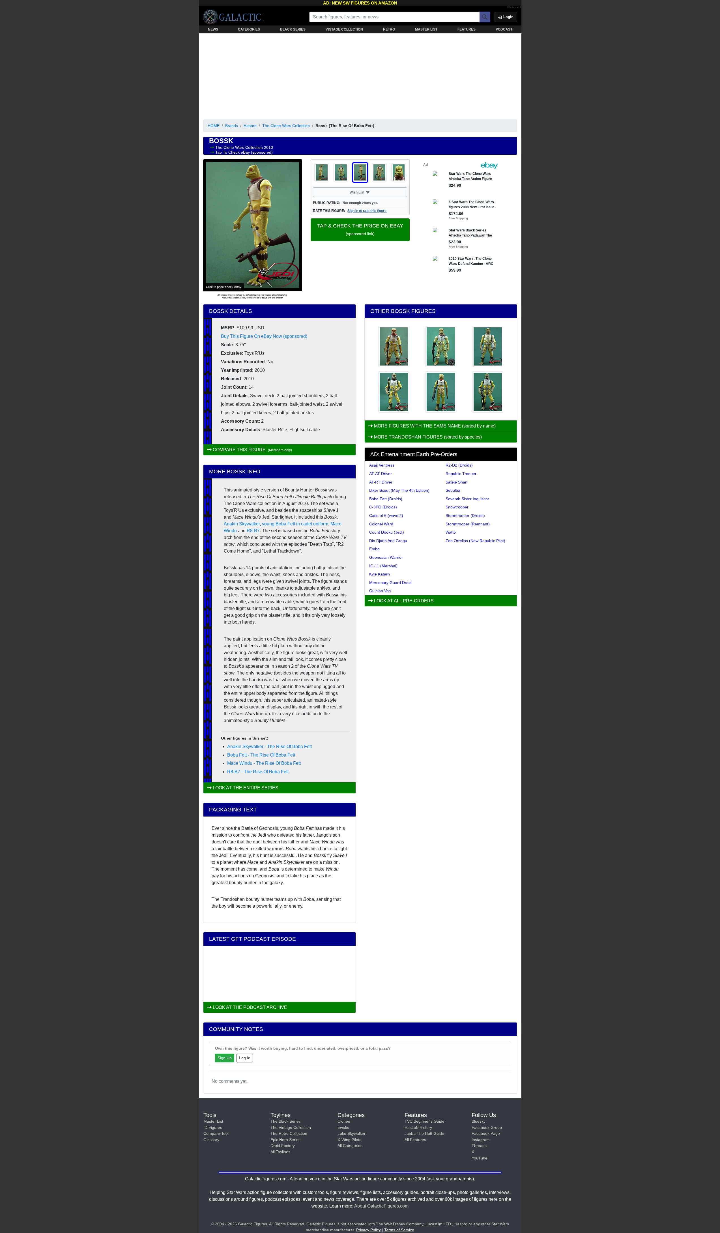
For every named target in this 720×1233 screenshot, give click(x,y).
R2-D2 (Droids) (459, 465)
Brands (231, 125)
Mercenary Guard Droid (390, 582)
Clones (344, 1121)
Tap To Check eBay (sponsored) (244, 152)
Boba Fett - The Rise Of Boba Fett (261, 755)
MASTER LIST (426, 29)
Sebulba (453, 490)
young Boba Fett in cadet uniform (295, 523)
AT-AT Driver (380, 473)
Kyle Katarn (379, 574)
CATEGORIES (249, 29)
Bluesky (478, 1121)
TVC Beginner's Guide (424, 1121)
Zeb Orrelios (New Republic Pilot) (475, 540)
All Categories (350, 1145)
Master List (213, 1121)
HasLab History (418, 1127)
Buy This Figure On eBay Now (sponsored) (264, 336)
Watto (451, 532)
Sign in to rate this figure (366, 211)
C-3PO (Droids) (383, 507)
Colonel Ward (381, 524)
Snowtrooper (457, 507)
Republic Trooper (461, 473)
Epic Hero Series (285, 1139)
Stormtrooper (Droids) (465, 515)
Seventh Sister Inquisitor (467, 499)
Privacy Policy (368, 1230)
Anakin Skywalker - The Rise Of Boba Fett (269, 746)
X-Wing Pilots (349, 1139)
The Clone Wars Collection (286, 125)
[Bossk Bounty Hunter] (441, 392)
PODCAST (504, 29)
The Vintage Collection (290, 1127)
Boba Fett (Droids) (385, 499)
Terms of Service (399, 1230)
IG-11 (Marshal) (383, 566)
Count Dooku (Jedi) (386, 532)
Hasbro (250, 125)
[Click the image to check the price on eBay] (252, 225)
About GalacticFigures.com (381, 1206)
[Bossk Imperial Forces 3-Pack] (441, 346)
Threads (479, 1145)
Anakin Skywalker (242, 523)
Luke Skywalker (352, 1133)
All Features (415, 1139)
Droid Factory (282, 1145)
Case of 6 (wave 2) (386, 515)
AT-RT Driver (380, 482)
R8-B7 (253, 530)
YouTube (479, 1158)
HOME (214, 125)
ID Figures (212, 1127)
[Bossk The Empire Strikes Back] (394, 346)
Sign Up (225, 1058)
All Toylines (280, 1152)
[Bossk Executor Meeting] (394, 392)
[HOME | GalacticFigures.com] (233, 17)
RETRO (389, 29)
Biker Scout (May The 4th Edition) (399, 490)
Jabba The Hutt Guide (424, 1133)
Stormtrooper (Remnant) (468, 524)
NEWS (213, 29)
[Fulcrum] (514, 7)
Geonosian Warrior (386, 557)
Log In (244, 1058)
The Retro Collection (288, 1133)
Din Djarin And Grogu (388, 540)
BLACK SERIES (293, 29)
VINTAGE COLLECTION (344, 29)
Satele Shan (456, 482)
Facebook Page (486, 1133)
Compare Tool (216, 1133)
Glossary (211, 1139)
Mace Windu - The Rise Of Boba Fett (264, 763)
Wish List (368, 192)
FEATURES (466, 29)
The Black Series (285, 1121)
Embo (374, 549)
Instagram (481, 1139)
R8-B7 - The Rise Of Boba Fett (258, 771)
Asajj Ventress (381, 465)
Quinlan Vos (380, 590)
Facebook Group (487, 1127)
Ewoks (343, 1127)
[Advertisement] (360, 75)
